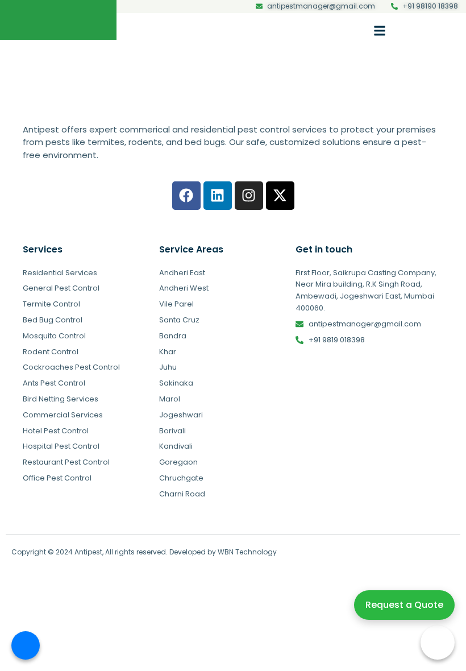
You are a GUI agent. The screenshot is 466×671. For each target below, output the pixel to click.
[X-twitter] (280, 195)
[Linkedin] (217, 195)
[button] (380, 30)
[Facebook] (186, 195)
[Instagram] (249, 195)
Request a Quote (404, 604)
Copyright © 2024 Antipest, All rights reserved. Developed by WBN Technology (144, 552)
